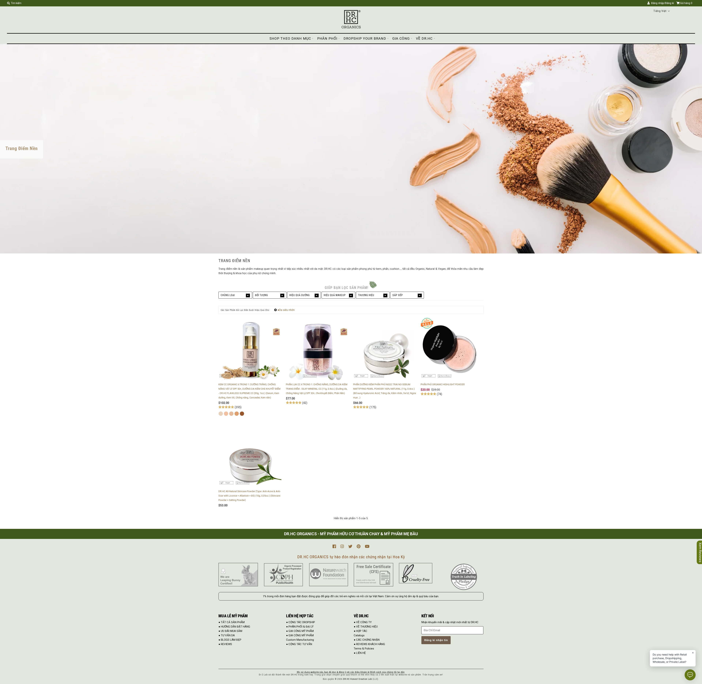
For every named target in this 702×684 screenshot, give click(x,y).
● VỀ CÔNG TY (363, 622)
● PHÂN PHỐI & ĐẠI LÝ (300, 626)
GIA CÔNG (401, 38)
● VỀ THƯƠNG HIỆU (366, 626)
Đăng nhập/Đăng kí (662, 3)
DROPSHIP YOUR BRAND (365, 38)
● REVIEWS (225, 644)
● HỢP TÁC (360, 631)
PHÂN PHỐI (327, 38)
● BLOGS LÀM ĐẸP (229, 639)
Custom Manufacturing (300, 639)
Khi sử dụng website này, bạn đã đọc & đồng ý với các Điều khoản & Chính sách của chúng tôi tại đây (350, 672)
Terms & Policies (364, 648)
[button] (662, 11)
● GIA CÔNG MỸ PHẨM (300, 631)
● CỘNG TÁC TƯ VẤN (299, 644)
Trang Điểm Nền (21, 148)
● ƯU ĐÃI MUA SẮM (230, 631)
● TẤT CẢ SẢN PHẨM (231, 622)
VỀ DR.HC (424, 38)
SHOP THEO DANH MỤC (290, 38)
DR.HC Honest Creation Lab (357, 679)
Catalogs (359, 635)
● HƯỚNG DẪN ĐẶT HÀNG (234, 626)
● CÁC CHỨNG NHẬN (367, 639)
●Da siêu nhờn (286, 310)
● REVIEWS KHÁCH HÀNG (369, 644)
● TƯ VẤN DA (226, 635)
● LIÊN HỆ (360, 653)
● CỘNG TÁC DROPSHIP (300, 622)
